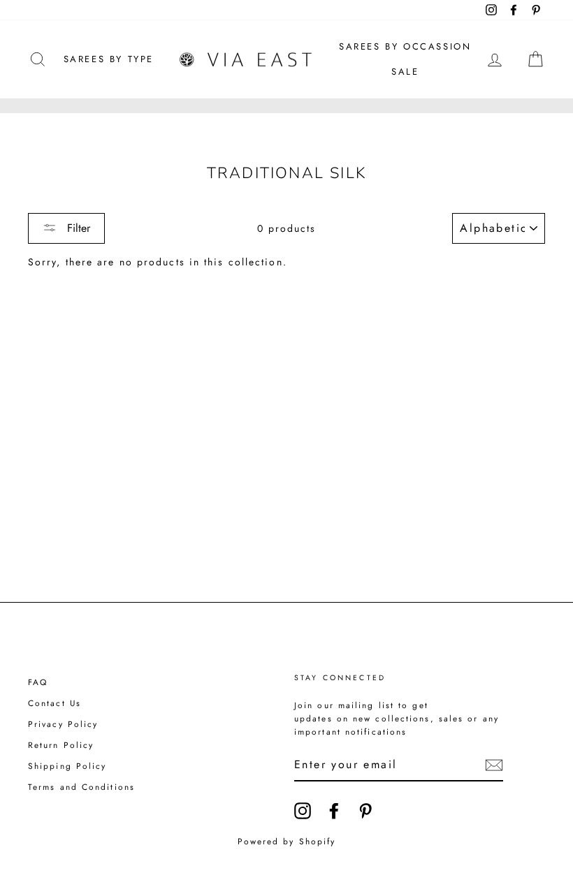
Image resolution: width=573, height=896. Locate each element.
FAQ (38, 682)
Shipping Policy (67, 766)
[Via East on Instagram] (302, 810)
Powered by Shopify (287, 841)
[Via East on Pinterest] (365, 810)
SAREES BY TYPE (109, 59)
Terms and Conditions (81, 787)
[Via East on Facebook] (334, 810)
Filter (77, 228)
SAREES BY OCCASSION (405, 46)
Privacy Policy (63, 724)
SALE (405, 71)
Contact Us (54, 703)
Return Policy (61, 745)
